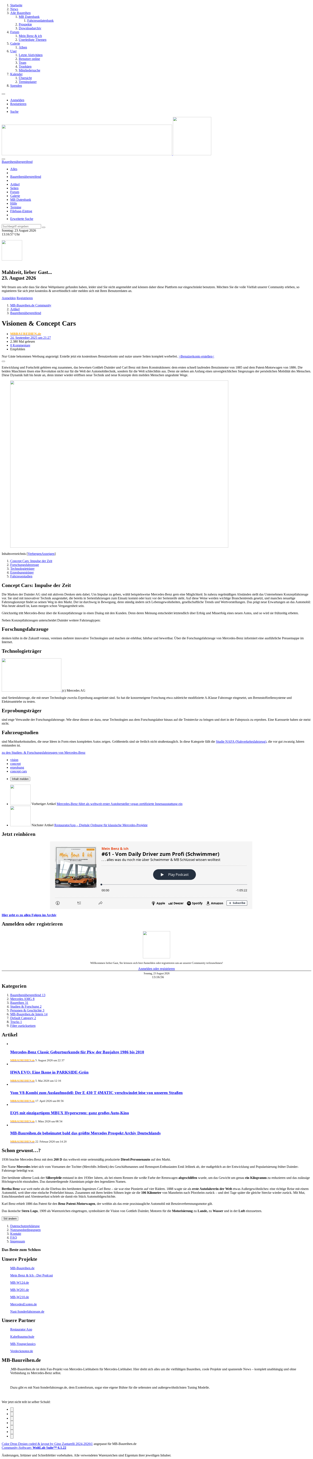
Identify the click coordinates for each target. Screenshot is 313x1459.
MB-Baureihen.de (22, 1268)
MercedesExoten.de (23, 1304)
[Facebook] (12, 1409)
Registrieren (18, 104)
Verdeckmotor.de (21, 1351)
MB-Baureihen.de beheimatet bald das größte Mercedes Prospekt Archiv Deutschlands (85, 1133)
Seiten (14, 188)
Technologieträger (22, 568)
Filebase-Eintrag (21, 211)
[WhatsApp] (12, 1423)
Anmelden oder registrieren (156, 968)
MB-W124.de (19, 1282)
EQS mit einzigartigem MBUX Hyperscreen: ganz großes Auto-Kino (69, 1113)
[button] (12, 1427)
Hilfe (13, 203)
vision (14, 760)
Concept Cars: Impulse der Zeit (31, 561)
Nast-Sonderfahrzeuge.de (27, 1311)
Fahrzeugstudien (21, 576)
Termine (15, 207)
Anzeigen (48, 554)
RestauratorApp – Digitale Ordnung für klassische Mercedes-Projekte (101, 825)
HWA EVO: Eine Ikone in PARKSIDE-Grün (49, 1072)
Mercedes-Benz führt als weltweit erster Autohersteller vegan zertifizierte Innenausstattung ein (119, 804)
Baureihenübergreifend (25, 176)
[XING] (12, 1436)
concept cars (18, 771)
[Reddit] (12, 1418)
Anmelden (17, 100)
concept (15, 763)
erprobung (17, 767)
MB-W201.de (19, 1290)
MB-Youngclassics (23, 1344)
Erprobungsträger (22, 572)
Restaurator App (21, 1329)
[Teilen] (3, 361)
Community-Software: (34, 1447)
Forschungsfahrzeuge (24, 565)
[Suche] (3, 159)
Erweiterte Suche (21, 219)
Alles (13, 169)
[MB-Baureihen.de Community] (106, 154)
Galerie (15, 196)
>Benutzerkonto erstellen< (196, 356)
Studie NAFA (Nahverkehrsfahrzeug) (241, 741)
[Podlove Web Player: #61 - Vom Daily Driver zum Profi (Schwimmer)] (156, 875)
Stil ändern (10, 1218)
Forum (14, 192)
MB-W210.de (19, 1297)
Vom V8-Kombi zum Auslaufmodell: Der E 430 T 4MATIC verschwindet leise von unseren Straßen (96, 1092)
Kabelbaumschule (22, 1336)
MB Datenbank (20, 199)
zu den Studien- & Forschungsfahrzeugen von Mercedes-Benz (43, 752)
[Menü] (3, 94)
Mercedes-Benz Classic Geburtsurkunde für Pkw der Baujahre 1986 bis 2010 (77, 1052)
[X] (12, 1414)
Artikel (15, 184)
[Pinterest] (12, 1432)
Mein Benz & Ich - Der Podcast (31, 1275)
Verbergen (35, 554)
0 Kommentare (20, 345)
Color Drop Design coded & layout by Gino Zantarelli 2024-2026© (47, 1444)
